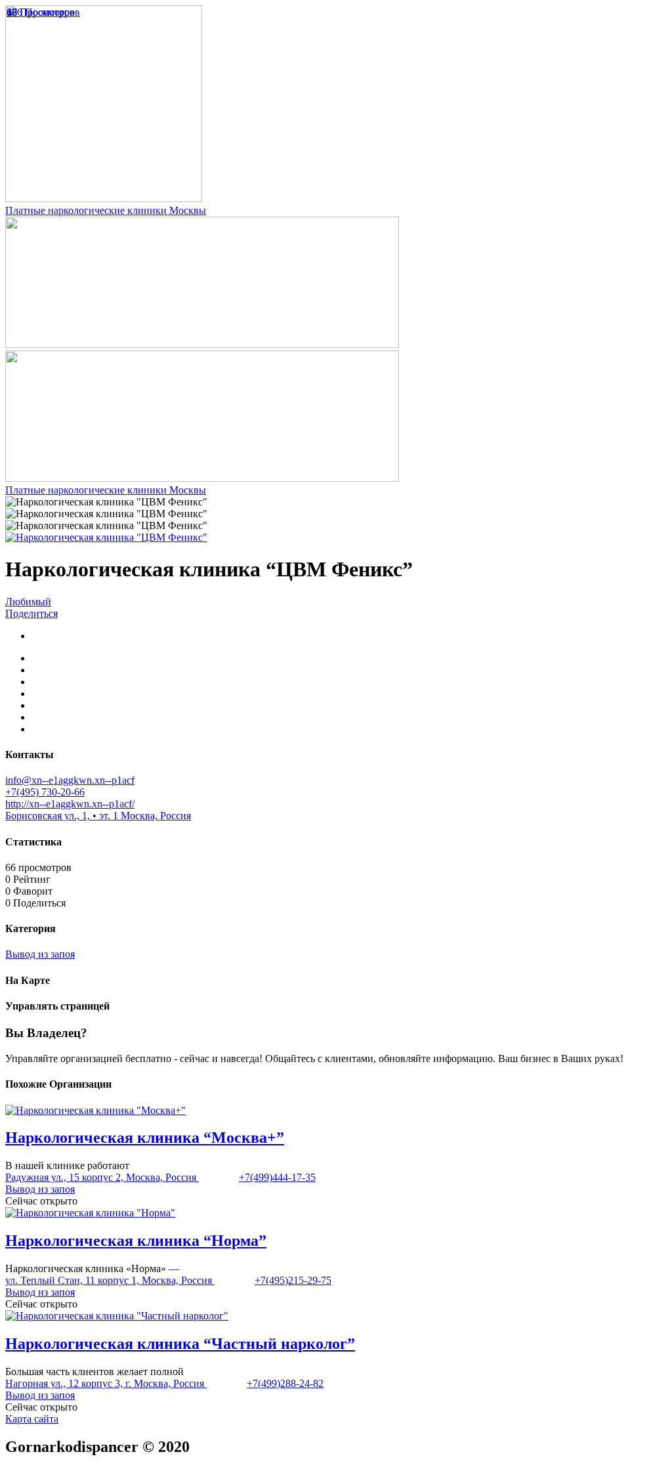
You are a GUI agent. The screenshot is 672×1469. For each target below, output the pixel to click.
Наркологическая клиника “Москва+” (144, 1137)
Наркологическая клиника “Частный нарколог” (180, 1343)
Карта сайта (31, 1418)
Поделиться (31, 613)
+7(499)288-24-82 (285, 1383)
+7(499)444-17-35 (277, 1177)
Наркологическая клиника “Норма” (135, 1240)
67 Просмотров (41, 12)
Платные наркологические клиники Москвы (105, 210)
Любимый (28, 601)
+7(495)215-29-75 (293, 1280)
